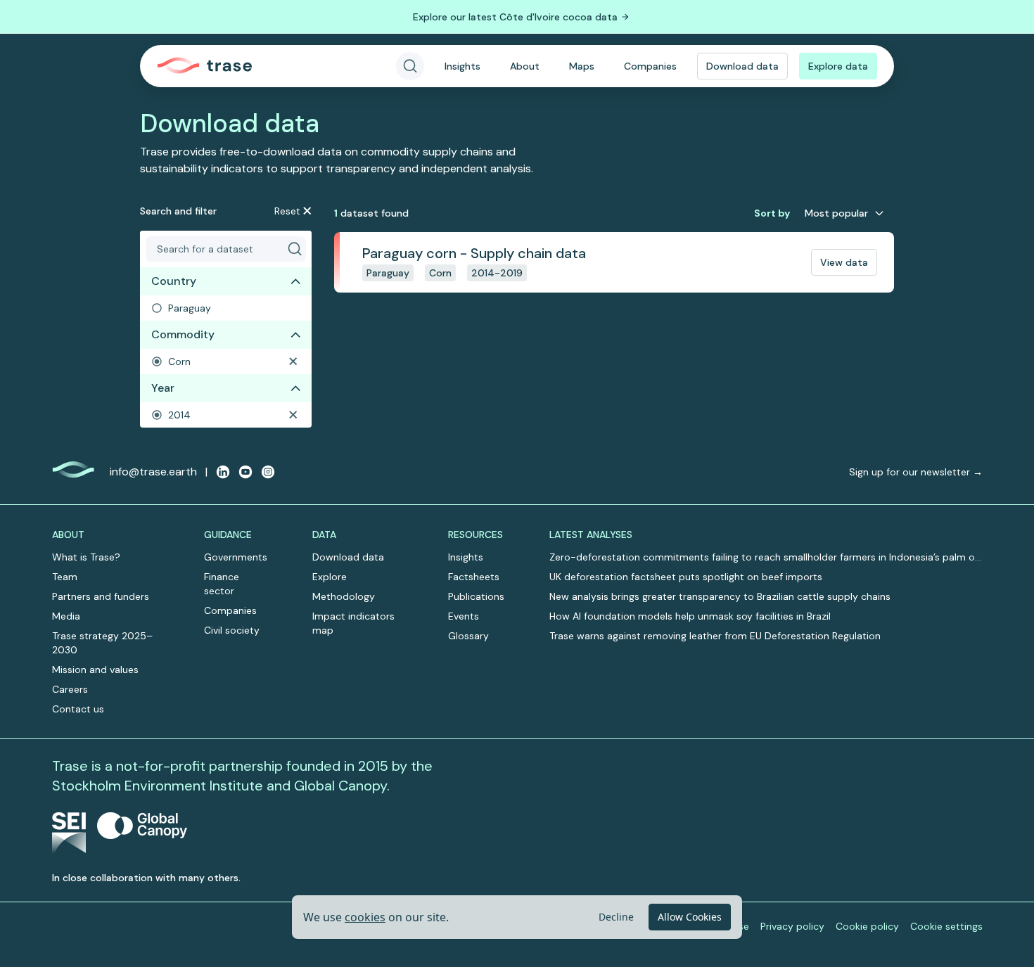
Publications (476, 596)
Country (173, 281)
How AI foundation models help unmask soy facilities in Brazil (690, 616)
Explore (329, 576)
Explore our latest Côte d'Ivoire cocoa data (515, 17)
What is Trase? (86, 557)
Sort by (772, 213)
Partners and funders (100, 596)
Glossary (468, 635)
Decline (616, 916)
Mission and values (95, 669)
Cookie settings (946, 926)
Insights (462, 66)
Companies (650, 66)
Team (64, 576)
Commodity (183, 334)
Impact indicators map (353, 623)
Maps (581, 66)
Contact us (78, 709)
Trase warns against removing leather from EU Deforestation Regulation (715, 635)
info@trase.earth (153, 471)
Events (463, 616)
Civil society (232, 630)
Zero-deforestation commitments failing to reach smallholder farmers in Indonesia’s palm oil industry (764, 557)
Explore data (838, 66)
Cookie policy (867, 926)
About (525, 66)
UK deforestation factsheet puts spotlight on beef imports (685, 576)
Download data (742, 66)
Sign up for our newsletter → (916, 472)
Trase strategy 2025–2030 (102, 642)
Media (66, 616)
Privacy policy (792, 926)
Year (162, 387)
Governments (235, 557)
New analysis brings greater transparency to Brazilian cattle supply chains (720, 596)
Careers (70, 689)
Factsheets (473, 576)
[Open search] (410, 66)
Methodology (343, 596)
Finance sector (221, 583)
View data (844, 262)
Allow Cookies (690, 916)
